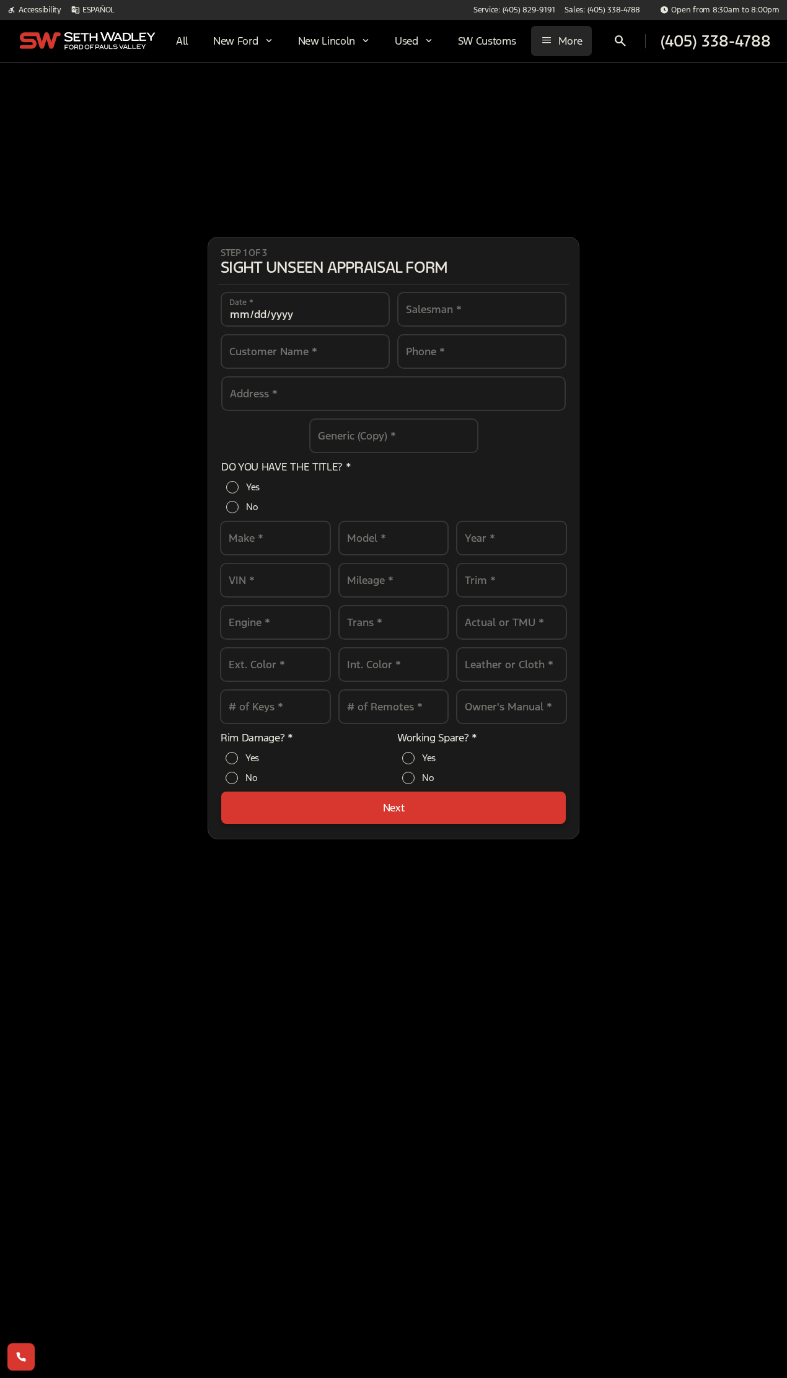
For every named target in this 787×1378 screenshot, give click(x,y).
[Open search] (620, 41)
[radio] (232, 487)
